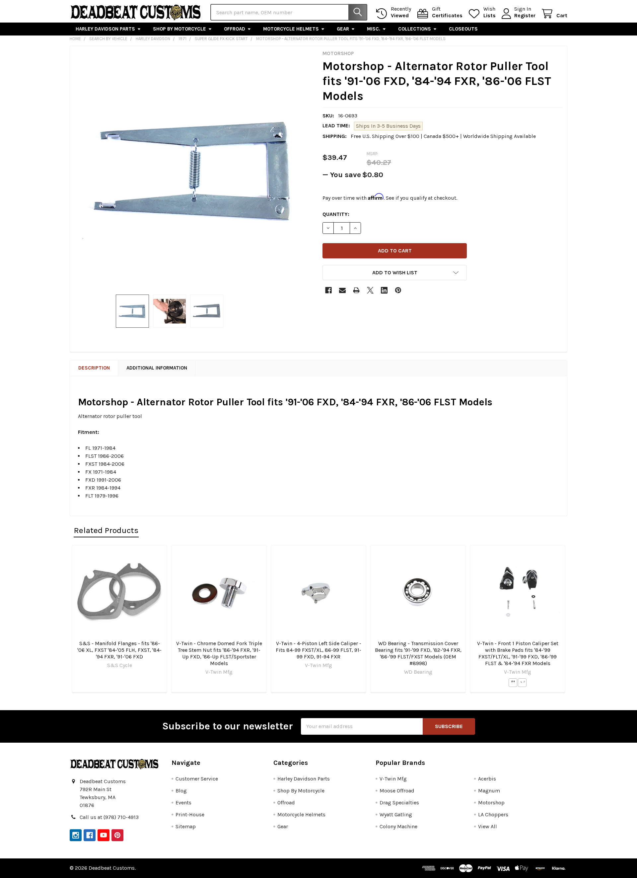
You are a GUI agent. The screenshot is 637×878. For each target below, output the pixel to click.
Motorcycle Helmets (291, 29)
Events (183, 802)
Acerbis (487, 779)
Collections (414, 29)
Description (94, 368)
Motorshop (491, 802)
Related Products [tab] (106, 530)
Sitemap (186, 826)
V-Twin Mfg (393, 779)
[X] (370, 290)
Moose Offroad (397, 790)
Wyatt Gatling (396, 814)
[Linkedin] (384, 290)
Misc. (373, 29)
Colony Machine (398, 826)
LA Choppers (493, 814)
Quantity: (335, 214)
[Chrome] (522, 682)
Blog (181, 790)
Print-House (190, 814)
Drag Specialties (399, 802)
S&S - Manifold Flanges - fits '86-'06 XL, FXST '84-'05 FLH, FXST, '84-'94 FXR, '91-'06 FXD (119, 650)
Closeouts (463, 29)
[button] (394, 272)
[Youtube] (103, 835)
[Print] (356, 290)
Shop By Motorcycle (179, 29)
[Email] (342, 290)
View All (487, 826)
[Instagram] (76, 835)
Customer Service (197, 779)
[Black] (513, 682)
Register (524, 15)
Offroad (234, 29)
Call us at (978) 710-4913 (109, 817)
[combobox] (288, 12)
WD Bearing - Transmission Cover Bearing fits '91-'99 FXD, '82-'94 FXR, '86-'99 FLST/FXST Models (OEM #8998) (418, 653)
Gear (343, 29)
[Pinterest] (398, 290)
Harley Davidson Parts (105, 29)
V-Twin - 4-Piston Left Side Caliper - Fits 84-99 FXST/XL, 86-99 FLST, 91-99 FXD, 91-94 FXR (318, 650)
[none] (194, 170)
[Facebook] (328, 290)
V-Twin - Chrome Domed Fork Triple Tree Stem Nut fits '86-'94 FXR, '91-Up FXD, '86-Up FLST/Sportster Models (219, 653)
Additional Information (156, 368)
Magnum (489, 790)
